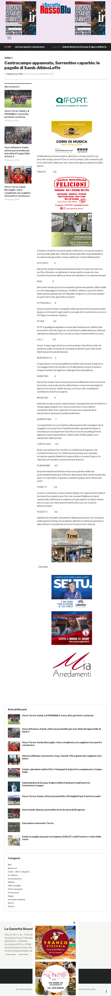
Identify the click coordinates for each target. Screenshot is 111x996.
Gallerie (11, 882)
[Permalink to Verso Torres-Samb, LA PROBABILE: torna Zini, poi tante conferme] (18, 100)
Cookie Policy (23, 954)
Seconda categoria (16, 899)
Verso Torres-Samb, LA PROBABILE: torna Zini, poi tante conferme (16, 114)
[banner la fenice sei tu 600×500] (71, 591)
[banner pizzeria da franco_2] (55, 942)
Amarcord (12, 868)
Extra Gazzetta (14, 879)
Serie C (8, 58)
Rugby (11, 896)
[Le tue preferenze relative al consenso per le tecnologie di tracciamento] (106, 991)
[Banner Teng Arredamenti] (71, 545)
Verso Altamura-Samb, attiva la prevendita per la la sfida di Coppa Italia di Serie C (17, 152)
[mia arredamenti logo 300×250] (71, 664)
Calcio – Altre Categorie (18, 872)
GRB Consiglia (14, 885)
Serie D (11, 906)
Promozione (13, 892)
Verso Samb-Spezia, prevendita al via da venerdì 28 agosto (53, 809)
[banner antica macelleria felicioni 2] (71, 193)
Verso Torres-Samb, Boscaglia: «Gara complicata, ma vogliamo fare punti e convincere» (17, 191)
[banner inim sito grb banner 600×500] (26, 18)
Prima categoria (15, 889)
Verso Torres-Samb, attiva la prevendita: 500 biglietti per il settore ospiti (61, 796)
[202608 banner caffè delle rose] (55, 978)
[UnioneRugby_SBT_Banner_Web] (71, 628)
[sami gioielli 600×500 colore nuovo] (71, 229)
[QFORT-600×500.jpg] (71, 102)
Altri (10, 865)
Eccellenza (13, 875)
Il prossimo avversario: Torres (38, 823)
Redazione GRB (15, 74)
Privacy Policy (11, 954)
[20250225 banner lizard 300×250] (71, 137)
